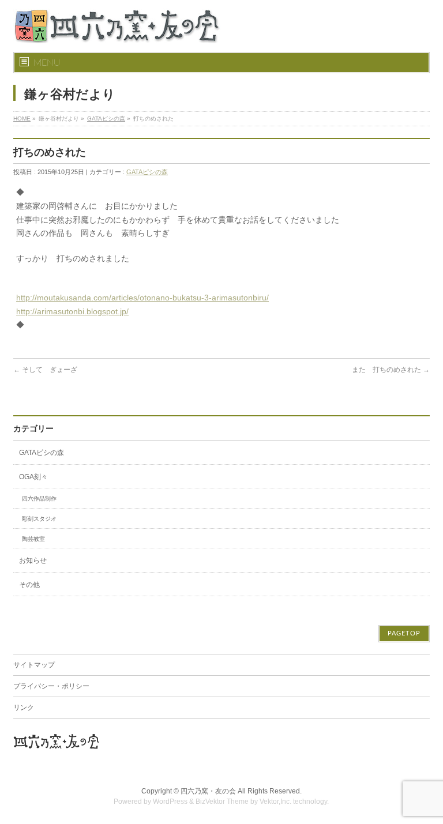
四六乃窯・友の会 (208, 791)
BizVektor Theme (222, 801)
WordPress (170, 801)
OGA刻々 (33, 477)
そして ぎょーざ (45, 370)
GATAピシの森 (106, 118)
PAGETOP (404, 633)
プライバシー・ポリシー (51, 686)
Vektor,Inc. (275, 801)
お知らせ (33, 560)
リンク (23, 707)
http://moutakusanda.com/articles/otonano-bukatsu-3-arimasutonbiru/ (142, 297)
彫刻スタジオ (39, 519)
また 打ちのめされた (391, 370)
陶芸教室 (33, 539)
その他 (29, 585)
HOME (22, 118)
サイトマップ (34, 665)
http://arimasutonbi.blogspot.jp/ (72, 311)
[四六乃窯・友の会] (116, 29)
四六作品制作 (39, 498)
